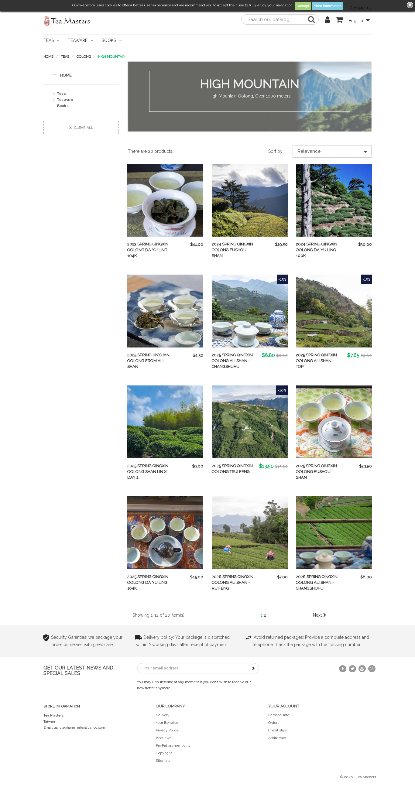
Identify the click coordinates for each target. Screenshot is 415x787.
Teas (61, 93)
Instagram (372, 668)
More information (327, 6)
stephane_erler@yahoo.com (82, 727)
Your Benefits (167, 722)
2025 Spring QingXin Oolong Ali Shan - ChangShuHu (232, 361)
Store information (61, 706)
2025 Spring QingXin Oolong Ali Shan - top (316, 361)
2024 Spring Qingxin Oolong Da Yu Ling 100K (316, 250)
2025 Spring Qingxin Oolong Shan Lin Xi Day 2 (147, 472)
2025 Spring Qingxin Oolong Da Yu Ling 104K (147, 582)
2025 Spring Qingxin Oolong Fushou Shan (316, 472)
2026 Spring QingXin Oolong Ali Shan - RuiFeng (232, 582)
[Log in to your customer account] (327, 20)
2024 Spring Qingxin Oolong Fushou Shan (232, 250)
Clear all (83, 127)
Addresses (277, 738)
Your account (283, 706)
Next (317, 615)
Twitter (352, 668)
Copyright (164, 753)
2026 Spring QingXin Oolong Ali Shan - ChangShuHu (317, 582)
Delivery (163, 715)
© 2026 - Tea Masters (358, 777)
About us (163, 738)
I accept (303, 6)
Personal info (278, 715)
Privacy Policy (167, 730)
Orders (273, 722)
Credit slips (277, 730)
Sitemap (163, 760)
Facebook (342, 668)
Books (63, 106)
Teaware (65, 100)
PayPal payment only (173, 745)
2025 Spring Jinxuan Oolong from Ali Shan (148, 361)
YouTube (362, 668)
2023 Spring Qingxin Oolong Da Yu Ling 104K (147, 250)
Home (66, 75)
